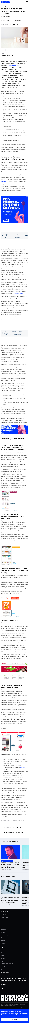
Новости (3, 927)
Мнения (3, 6)
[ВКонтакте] (5, 988)
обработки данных (22, 1013)
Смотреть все (5, 972)
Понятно (14, 1019)
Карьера (3, 961)
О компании (4, 917)
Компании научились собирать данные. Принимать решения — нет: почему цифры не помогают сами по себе (10, 865)
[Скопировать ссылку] (20, 24)
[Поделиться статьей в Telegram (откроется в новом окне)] (10, 24)
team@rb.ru (4, 984)
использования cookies (8, 1013)
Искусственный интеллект (9, 952)
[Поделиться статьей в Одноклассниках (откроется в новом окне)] (17, 24)
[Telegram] (2, 988)
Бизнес (8, 6)
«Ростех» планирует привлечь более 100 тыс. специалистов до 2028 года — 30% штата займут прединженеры (10, 900)
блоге (10, 532)
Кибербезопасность (7, 963)
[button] (27, 2)
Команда (3, 914)
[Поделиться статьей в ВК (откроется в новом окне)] (14, 24)
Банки (3, 955)
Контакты (4, 920)
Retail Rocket (14, 65)
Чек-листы (4, 940)
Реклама (3, 950)
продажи (3, 181)
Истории (3, 929)
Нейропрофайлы (6, 935)
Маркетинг (9, 50)
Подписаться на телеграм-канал (14, 832)
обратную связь (18, 293)
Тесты (3, 943)
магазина (23, 767)
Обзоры (3, 937)
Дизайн (3, 966)
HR (1, 969)
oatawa (13, 820)
